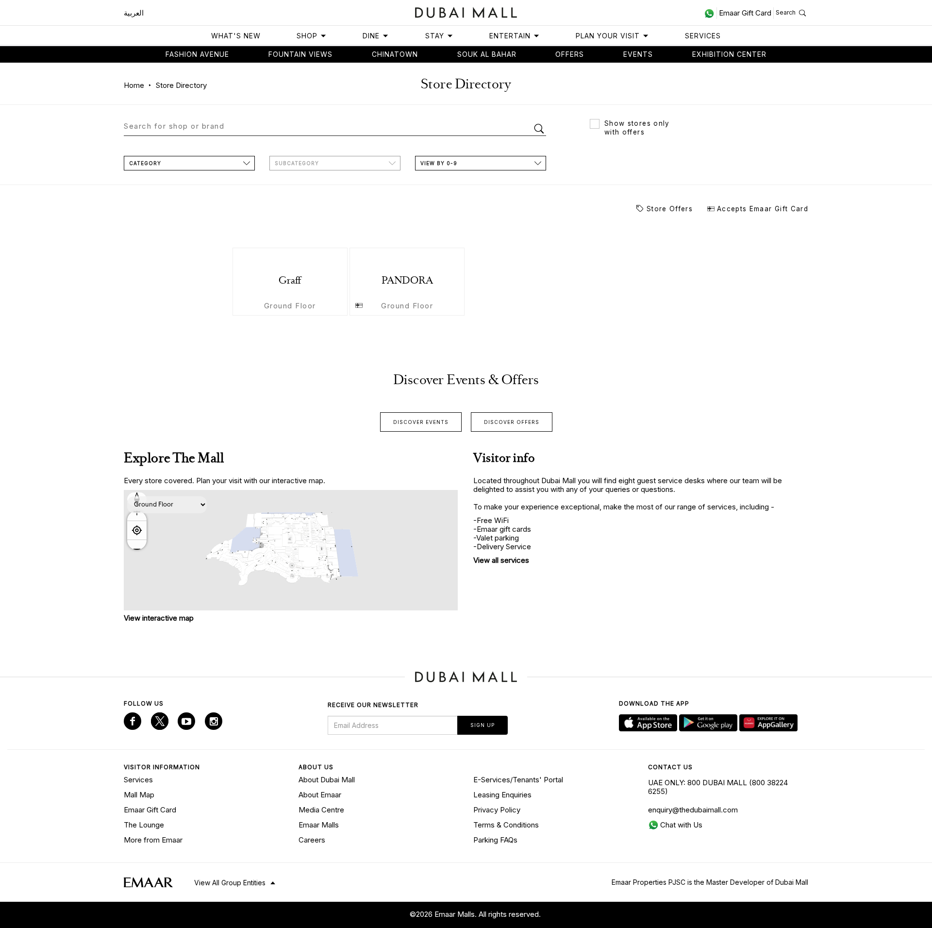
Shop (307, 36)
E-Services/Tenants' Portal (518, 779)
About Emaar (320, 794)
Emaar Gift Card (150, 809)
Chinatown (395, 54)
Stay (434, 36)
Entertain (510, 36)
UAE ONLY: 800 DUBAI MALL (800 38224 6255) (718, 787)
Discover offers (511, 422)
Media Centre (321, 809)
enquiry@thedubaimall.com (693, 809)
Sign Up (482, 725)
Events (638, 54)
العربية (134, 12)
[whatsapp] (710, 13)
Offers (569, 54)
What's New (236, 36)
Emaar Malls (319, 824)
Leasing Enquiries (502, 794)
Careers (312, 839)
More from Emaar (153, 839)
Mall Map (139, 794)
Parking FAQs (495, 839)
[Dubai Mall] (466, 11)
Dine (371, 36)
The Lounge (144, 824)
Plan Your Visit (608, 36)
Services (703, 36)
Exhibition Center (729, 54)
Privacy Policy (496, 809)
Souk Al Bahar (486, 54)
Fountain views (300, 54)
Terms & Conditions (506, 824)
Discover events (421, 422)
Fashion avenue (197, 54)
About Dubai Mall (327, 779)
